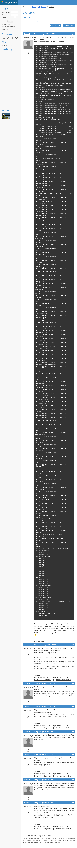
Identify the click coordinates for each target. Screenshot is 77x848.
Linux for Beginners (42, 680)
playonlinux (10, 2)
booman (26, 645)
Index (35, 836)
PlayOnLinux (42, 7)
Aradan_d (27, 34)
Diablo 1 (50, 836)
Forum (34, 7)
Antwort (70, 26)
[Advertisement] (10, 80)
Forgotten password (8, 26)
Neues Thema (56, 26)
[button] (74, 2)
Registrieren (6, 24)
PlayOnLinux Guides (63, 680)
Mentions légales (7, 45)
